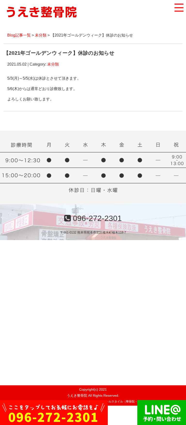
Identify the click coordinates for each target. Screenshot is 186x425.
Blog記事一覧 (19, 35)
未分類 (40, 35)
